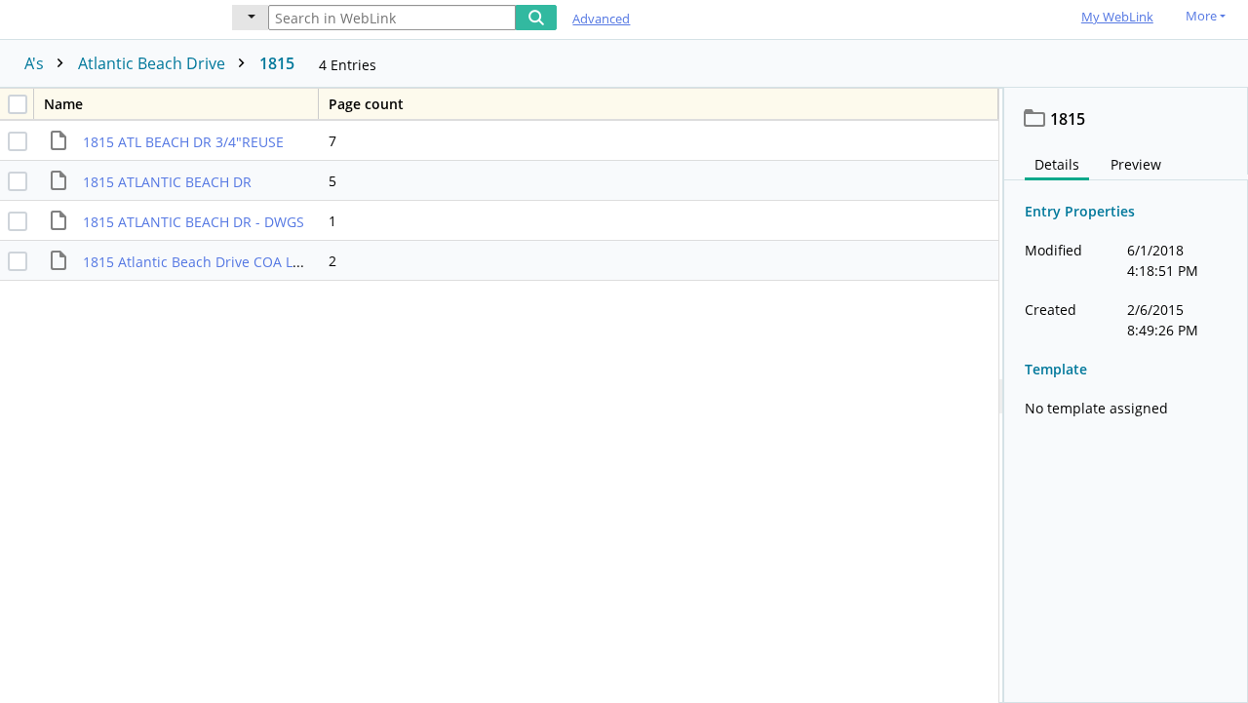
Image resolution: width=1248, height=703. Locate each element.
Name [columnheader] (63, 104)
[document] (1126, 395)
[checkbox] (17, 104)
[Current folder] (250, 17)
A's (36, 63)
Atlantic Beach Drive (153, 63)
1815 (276, 63)
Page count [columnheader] (366, 104)
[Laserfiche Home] (102, 18)
